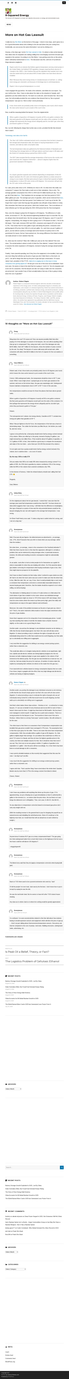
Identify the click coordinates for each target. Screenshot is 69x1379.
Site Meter (18, 42)
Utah (56, 311)
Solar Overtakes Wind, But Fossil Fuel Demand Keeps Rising (24, 987)
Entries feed (9, 1355)
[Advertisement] (36, 169)
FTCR (40, 311)
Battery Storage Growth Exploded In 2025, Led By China (23, 981)
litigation (52, 311)
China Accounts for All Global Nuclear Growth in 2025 (21, 998)
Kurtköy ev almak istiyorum (13, 1216)
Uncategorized (32, 311)
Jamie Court (45, 311)
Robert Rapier (12, 311)
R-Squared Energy (17, 15)
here (28, 59)
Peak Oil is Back (18, 1231)
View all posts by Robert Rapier (33, 304)
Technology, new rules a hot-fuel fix (16, 135)
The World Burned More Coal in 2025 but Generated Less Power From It (28, 1004)
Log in (7, 1352)
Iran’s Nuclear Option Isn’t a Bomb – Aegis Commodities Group (25, 1222)
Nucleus (3, 1374)
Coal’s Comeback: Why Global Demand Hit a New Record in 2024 (37, 1228)
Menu (9, 24)
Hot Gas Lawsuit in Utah (33, 52)
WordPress (11, 1376)
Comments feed (10, 1358)
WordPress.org (10, 1361)
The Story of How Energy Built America (17, 992)
